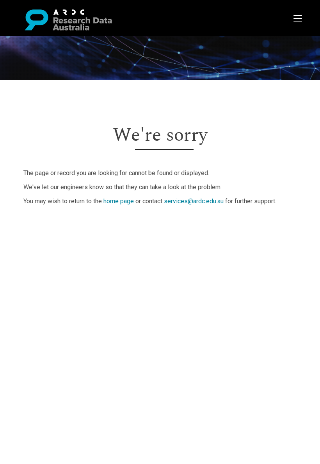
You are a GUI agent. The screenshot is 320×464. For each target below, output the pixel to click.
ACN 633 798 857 (24, 318)
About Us (36, 224)
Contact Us (39, 243)
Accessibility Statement (56, 304)
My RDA (35, 234)
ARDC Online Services (54, 271)
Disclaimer (38, 252)
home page (118, 201)
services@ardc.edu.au (194, 201)
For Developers (45, 262)
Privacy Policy (43, 295)
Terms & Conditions (51, 285)
